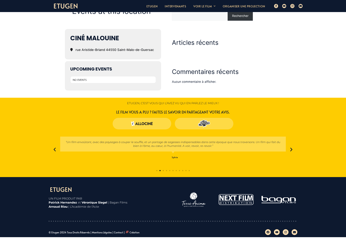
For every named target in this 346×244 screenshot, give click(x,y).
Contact (118, 232)
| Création (131, 232)
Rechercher (240, 16)
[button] (54, 149)
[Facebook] (268, 232)
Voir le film (202, 6)
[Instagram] (292, 6)
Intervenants (175, 6)
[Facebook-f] (276, 6)
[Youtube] (284, 6)
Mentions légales (102, 232)
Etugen (152, 6)
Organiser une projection (244, 6)
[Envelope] (301, 6)
